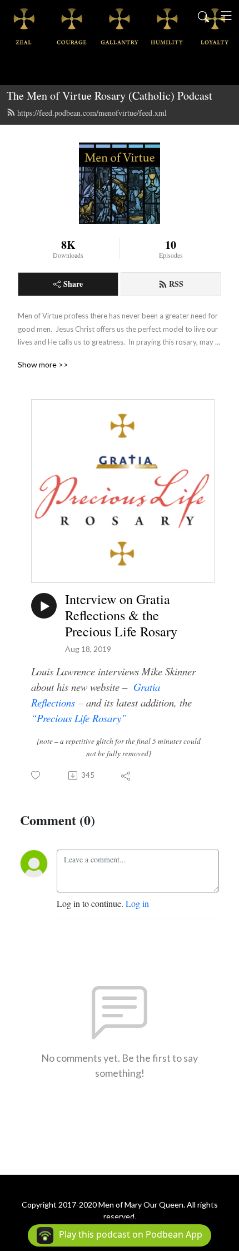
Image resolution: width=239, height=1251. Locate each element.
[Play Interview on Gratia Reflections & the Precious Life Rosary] (44, 606)
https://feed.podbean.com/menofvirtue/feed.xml (92, 112)
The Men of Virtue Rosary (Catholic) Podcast (109, 95)
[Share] (126, 775)
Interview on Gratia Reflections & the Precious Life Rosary (121, 615)
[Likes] (36, 775)
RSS (176, 284)
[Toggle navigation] (226, 15)
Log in (137, 903)
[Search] (203, 15)
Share (73, 284)
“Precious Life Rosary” (79, 718)
